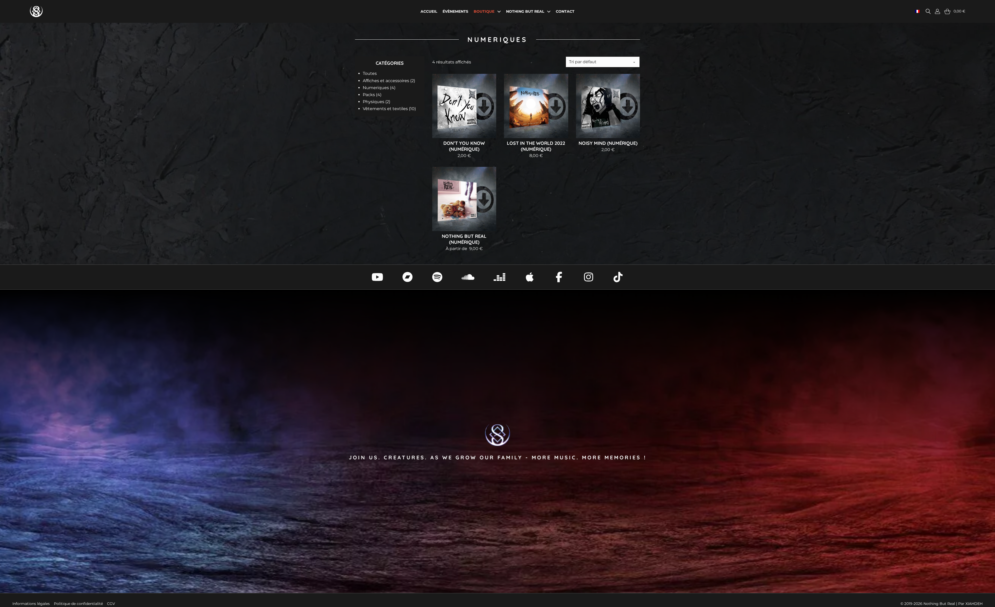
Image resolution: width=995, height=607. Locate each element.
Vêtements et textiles (389, 108)
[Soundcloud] (467, 277)
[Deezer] (499, 277)
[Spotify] (437, 277)
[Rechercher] (928, 11)
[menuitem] (392, 73)
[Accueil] (36, 11)
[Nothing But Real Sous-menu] (549, 11)
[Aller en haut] (982, 596)
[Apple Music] (529, 277)
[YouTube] (377, 277)
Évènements (455, 11)
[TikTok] (618, 277)
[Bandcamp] (407, 277)
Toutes (370, 73)
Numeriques (379, 87)
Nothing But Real (525, 11)
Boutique (484, 11)
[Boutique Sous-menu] (499, 11)
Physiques (376, 101)
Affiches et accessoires (389, 80)
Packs (372, 94)
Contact (565, 11)
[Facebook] (559, 277)
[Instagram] (589, 277)
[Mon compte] (937, 11)
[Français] (917, 11)
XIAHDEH (974, 603)
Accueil (429, 11)
